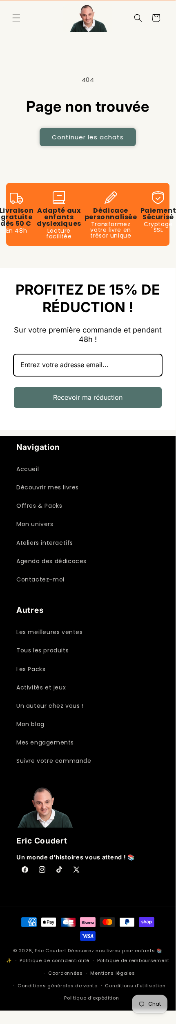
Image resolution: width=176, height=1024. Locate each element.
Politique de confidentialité (54, 960)
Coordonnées (65, 973)
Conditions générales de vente (57, 985)
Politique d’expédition (91, 998)
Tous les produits (42, 650)
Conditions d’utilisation (135, 985)
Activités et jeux (41, 687)
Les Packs (30, 669)
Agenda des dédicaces (51, 561)
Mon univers (34, 524)
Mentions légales (112, 973)
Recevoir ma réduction (88, 397)
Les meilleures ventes (49, 632)
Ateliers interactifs (44, 543)
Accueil (27, 469)
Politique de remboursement (133, 960)
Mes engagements (45, 742)
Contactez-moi (40, 579)
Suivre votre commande (53, 761)
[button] (16, 18)
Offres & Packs (39, 506)
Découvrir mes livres (47, 487)
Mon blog (30, 724)
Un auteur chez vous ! (50, 706)
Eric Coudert (51, 950)
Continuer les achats (88, 137)
